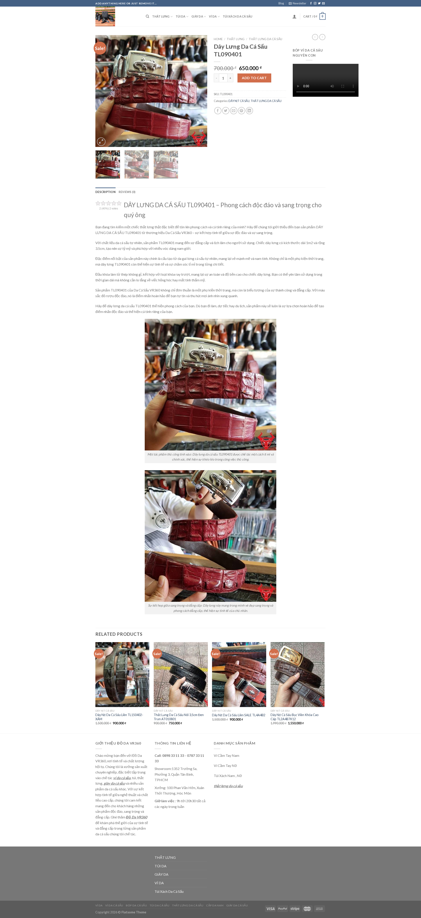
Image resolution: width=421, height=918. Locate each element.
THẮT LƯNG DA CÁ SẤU (265, 39)
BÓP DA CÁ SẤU (136, 905)
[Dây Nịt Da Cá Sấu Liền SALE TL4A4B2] (239, 674)
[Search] (147, 16)
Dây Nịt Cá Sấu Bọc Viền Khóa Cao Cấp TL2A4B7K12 (295, 717)
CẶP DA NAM (214, 905)
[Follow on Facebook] (311, 3)
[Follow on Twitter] (319, 3)
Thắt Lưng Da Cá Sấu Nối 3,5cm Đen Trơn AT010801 (179, 717)
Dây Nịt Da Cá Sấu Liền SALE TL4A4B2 (238, 715)
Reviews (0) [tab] (127, 192)
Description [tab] (105, 192)
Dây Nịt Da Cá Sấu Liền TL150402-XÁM (119, 717)
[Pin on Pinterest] (241, 110)
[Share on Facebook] (217, 110)
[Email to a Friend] (233, 110)
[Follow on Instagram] (315, 3)
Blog (281, 3)
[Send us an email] (323, 3)
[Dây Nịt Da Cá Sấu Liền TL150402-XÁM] (122, 674)
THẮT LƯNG (160, 16)
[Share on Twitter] (225, 110)
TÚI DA (181, 16)
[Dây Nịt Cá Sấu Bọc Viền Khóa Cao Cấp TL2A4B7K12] (298, 674)
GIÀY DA (197, 16)
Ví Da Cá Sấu (114, 905)
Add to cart (254, 78)
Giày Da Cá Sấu (237, 905)
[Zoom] (101, 142)
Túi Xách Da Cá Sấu (237, 16)
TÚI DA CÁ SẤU (159, 905)
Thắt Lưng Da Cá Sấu (187, 905)
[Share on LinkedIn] (249, 110)
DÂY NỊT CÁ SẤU (239, 101)
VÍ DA (213, 16)
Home (218, 39)
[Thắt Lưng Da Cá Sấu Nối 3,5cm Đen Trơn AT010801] (181, 674)
